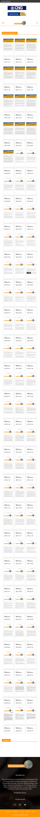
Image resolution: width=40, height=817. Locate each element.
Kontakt (33, 811)
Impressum (9, 811)
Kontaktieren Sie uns (20, 793)
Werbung (28, 811)
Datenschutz (16, 811)
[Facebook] (15, 805)
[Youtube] (25, 805)
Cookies (22, 811)
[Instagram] (20, 805)
